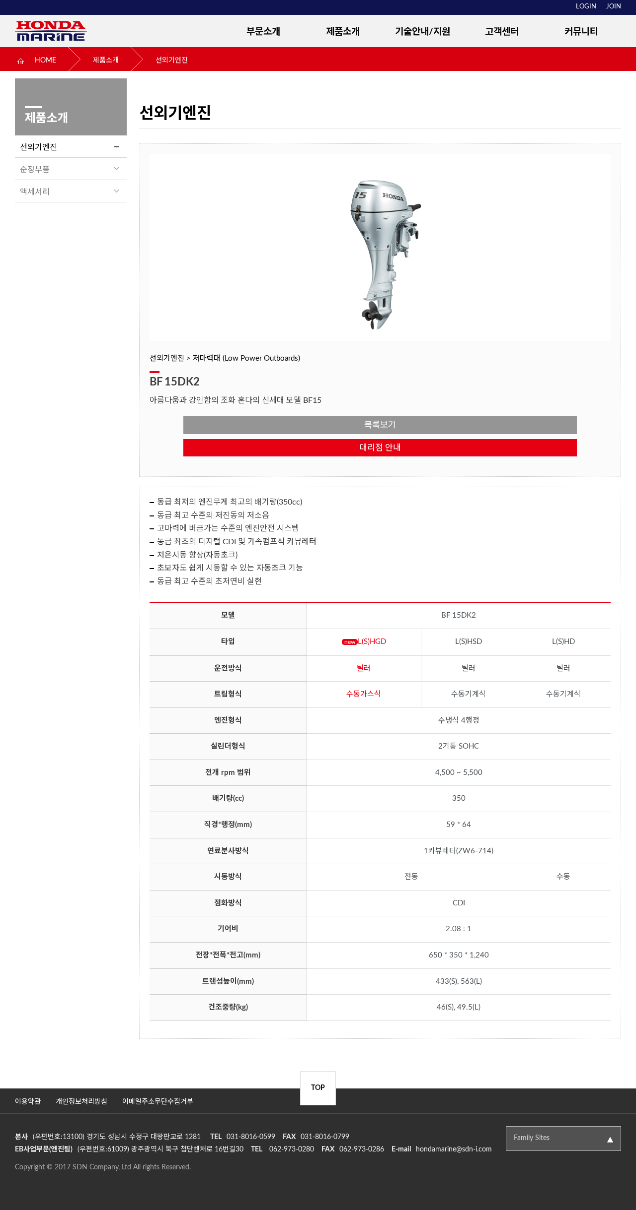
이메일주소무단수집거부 (157, 1101)
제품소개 (343, 32)
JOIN (613, 6)
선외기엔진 (172, 60)
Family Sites (532, 1138)
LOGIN (586, 6)
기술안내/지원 (422, 32)
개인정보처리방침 (81, 1101)
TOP (318, 1087)
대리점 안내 (380, 448)
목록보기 (380, 425)
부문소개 (263, 32)
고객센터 (502, 32)
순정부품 (35, 170)
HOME (45, 60)
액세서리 (35, 192)
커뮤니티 (581, 32)
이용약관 (28, 1101)
